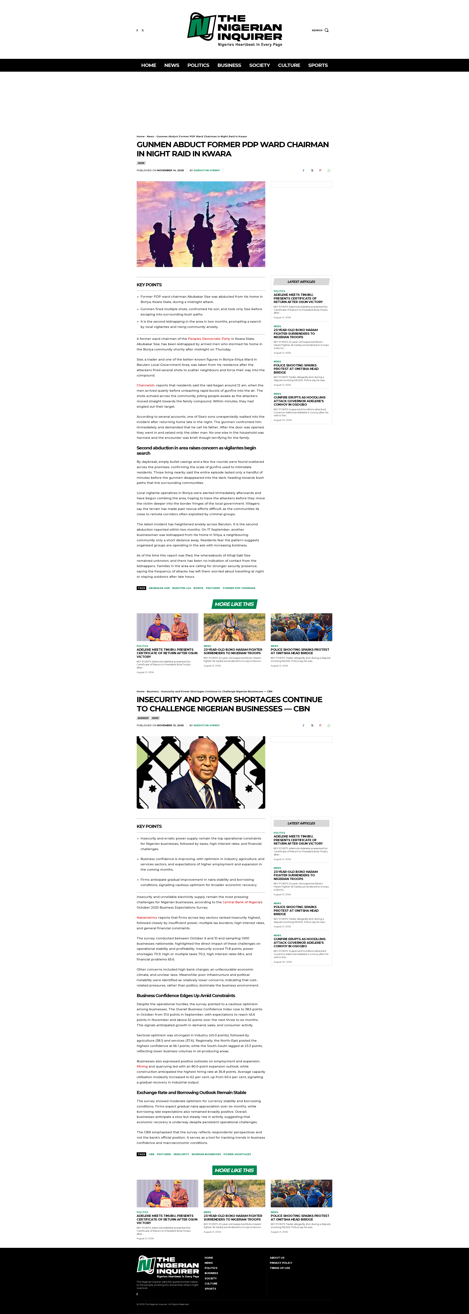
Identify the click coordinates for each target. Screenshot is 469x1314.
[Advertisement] (234, 99)
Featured (213, 588)
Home (141, 136)
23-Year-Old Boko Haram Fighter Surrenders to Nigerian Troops (296, 333)
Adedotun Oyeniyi (207, 170)
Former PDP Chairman (239, 588)
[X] (143, 30)
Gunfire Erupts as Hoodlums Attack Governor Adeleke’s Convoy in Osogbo (299, 401)
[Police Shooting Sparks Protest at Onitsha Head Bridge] (301, 627)
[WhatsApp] (328, 170)
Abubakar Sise (159, 588)
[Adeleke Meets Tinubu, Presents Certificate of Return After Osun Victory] (167, 627)
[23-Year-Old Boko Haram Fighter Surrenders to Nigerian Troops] (234, 627)
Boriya (198, 588)
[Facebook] (137, 30)
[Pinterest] (320, 170)
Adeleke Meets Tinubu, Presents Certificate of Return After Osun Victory (298, 298)
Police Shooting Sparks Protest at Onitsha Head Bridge (296, 368)
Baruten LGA (181, 588)
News (150, 136)
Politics (279, 291)
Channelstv (146, 385)
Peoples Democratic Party (209, 339)
